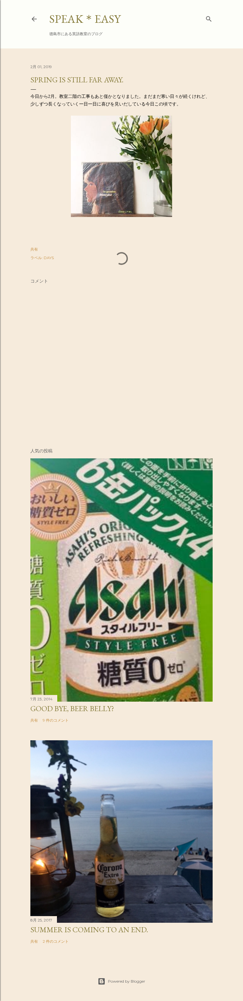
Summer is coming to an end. (89, 929)
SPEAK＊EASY (85, 18)
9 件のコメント (56, 720)
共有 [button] (34, 249)
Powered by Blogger (126, 981)
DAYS (49, 257)
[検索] (209, 17)
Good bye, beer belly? (72, 708)
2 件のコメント (56, 941)
